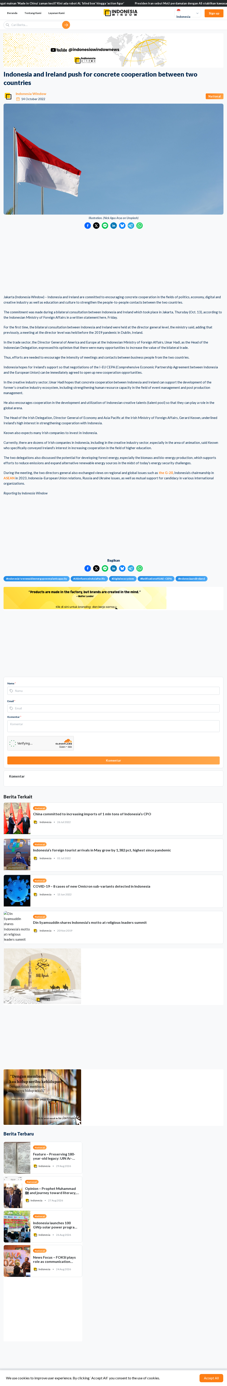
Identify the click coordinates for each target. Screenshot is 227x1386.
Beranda (12, 13)
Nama (11, 683)
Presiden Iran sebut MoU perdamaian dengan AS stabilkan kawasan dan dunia (144, 3)
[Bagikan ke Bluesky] (122, 225)
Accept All (211, 1378)
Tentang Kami (32, 13)
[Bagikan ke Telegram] (131, 225)
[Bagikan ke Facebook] (87, 225)
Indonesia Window (31, 93)
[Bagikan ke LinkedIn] (113, 225)
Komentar (14, 717)
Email (11, 701)
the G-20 (166, 473)
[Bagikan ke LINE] (105, 225)
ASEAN (9, 478)
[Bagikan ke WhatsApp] (139, 225)
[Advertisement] (113, 262)
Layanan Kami (56, 13)
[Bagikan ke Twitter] (96, 225)
